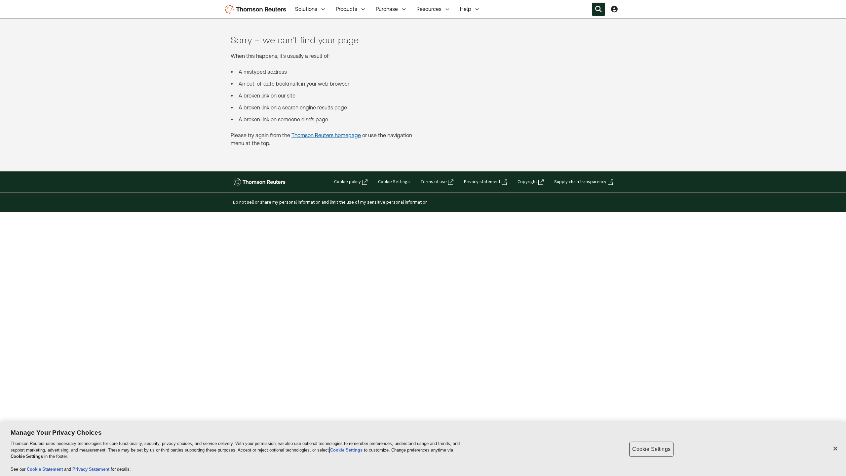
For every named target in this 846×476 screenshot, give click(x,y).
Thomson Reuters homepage (326, 135)
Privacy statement (482, 182)
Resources (429, 9)
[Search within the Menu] (598, 9)
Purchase (387, 9)
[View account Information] (614, 9)
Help (465, 9)
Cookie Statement (45, 469)
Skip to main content (30, 5)
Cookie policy (347, 182)
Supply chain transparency (580, 182)
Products (346, 9)
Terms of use (433, 182)
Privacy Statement (91, 469)
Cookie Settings (394, 182)
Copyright (527, 182)
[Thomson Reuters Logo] (257, 9)
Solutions (306, 9)
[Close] (835, 448)
